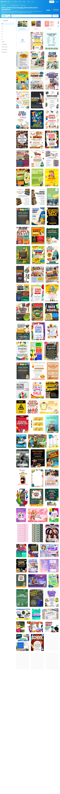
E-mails (8, 16)
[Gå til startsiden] (5, 2)
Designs (4, 15)
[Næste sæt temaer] (58, 25)
